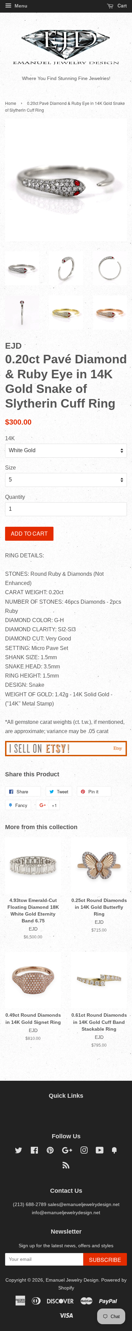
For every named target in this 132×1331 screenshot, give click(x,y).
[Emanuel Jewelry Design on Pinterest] (50, 1151)
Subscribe (105, 1260)
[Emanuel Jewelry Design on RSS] (66, 1166)
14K (10, 438)
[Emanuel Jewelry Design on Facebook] (34, 1151)
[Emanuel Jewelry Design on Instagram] (84, 1151)
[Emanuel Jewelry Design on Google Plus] (67, 1151)
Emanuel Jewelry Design (72, 1280)
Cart (121, 5)
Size (10, 468)
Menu (20, 6)
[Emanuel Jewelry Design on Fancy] (114, 1151)
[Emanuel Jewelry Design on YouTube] (100, 1151)
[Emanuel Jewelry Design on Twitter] (18, 1151)
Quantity (15, 497)
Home (10, 103)
